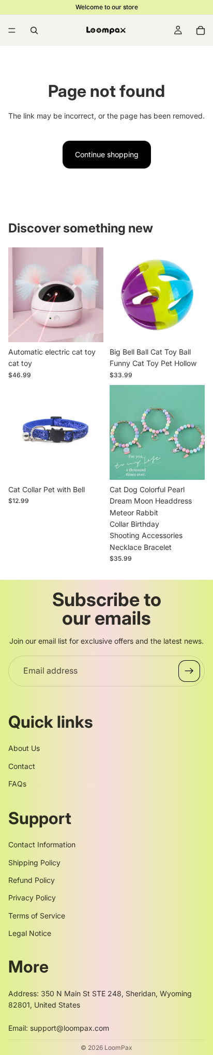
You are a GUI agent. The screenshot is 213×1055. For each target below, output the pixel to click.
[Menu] (12, 30)
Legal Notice (29, 933)
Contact (21, 766)
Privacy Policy (32, 897)
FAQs (17, 783)
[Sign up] (189, 671)
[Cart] (200, 30)
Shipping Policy (34, 862)
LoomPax (118, 1047)
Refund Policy (31, 880)
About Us (24, 748)
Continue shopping (107, 154)
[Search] (34, 30)
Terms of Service (36, 915)
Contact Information (41, 844)
